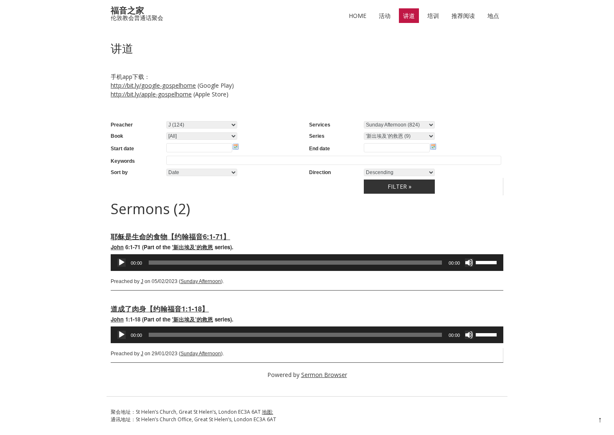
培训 (433, 16)
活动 (385, 16)
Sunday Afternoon (200, 281)
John (117, 247)
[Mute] (469, 262)
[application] (307, 262)
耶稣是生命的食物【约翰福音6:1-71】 (170, 236)
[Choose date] (235, 146)
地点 (493, 16)
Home (357, 16)
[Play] (121, 262)
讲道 (409, 16)
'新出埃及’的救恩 (192, 247)
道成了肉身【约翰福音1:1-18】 (160, 308)
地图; (267, 411)
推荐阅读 (463, 16)
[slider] (487, 261)
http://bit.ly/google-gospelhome (153, 85)
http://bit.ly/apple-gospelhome (151, 94)
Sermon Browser (324, 375)
